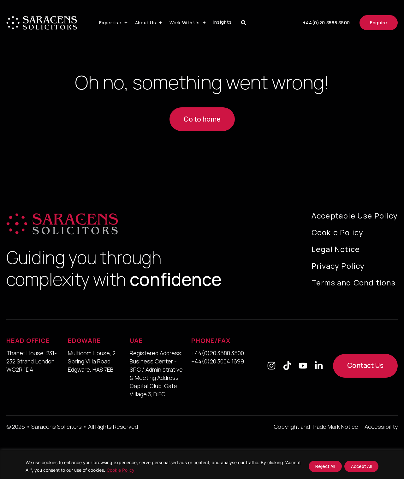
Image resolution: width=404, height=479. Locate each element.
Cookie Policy (120, 470)
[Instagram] (271, 366)
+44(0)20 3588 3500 (217, 353)
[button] (114, 23)
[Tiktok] (287, 366)
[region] (202, 464)
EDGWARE (84, 340)
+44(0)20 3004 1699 (217, 361)
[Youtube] (303, 366)
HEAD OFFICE (28, 340)
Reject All (325, 466)
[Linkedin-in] (319, 366)
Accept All (361, 466)
